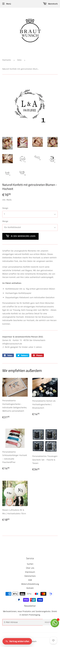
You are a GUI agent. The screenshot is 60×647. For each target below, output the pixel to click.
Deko (19, 60)
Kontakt (30, 588)
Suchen (30, 564)
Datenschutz (30, 576)
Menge (5, 221)
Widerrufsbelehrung (30, 584)
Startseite (6, 60)
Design (5, 208)
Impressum (30, 572)
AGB (30, 580)
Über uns (30, 568)
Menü (8, 3)
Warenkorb (52, 3)
